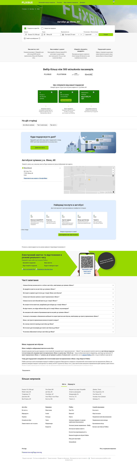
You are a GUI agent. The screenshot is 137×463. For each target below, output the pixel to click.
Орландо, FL (96, 399)
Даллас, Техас (97, 389)
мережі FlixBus (86, 355)
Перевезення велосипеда (100, 420)
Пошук (106, 34)
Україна (24, 417)
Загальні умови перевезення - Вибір (79, 425)
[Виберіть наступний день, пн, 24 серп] (81, 35)
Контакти (95, 410)
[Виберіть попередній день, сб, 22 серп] (79, 35)
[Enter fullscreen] (113, 176)
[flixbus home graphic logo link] (27, 2)
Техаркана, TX (26, 394)
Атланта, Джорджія (75, 392)
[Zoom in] (113, 168)
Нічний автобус (26, 420)
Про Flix (71, 410)
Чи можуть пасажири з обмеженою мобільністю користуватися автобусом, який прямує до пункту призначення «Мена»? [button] (61, 316)
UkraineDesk (72, 442)
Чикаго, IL (72, 399)
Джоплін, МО (25, 396)
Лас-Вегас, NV (97, 394)
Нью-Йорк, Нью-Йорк (52, 396)
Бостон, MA (49, 399)
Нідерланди (49, 423)
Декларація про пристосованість (79, 458)
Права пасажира (52, 458)
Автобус (32, 9)
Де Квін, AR (49, 392)
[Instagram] (100, 452)
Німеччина (48, 410)
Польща (47, 417)
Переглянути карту (66, 100)
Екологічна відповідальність (78, 432)
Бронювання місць (98, 423)
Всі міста (24, 410)
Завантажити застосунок (30, 423)
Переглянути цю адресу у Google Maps (35, 178)
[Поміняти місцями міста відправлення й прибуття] (42, 34)
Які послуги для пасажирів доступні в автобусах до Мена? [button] (41, 328)
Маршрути (25, 413)
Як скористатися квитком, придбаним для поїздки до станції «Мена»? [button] (45, 304)
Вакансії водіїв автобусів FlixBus (79, 435)
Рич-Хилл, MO (50, 389)
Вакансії (71, 413)
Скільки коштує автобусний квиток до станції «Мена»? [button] (40, 301)
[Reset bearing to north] (113, 172)
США (38, 9)
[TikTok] (102, 452)
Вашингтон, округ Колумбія (77, 389)
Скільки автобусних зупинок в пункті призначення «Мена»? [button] (41, 297)
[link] (68, 142)
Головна (24, 9)
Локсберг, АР (50, 394)
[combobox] (34, 35)
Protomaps (101, 192)
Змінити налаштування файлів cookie (101, 458)
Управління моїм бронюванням (102, 417)
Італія (47, 413)
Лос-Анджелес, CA (98, 392)
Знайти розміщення (32, 38)
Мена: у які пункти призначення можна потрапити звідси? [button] (41, 320)
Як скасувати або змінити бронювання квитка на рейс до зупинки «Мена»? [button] (46, 312)
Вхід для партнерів (74, 438)
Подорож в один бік (33, 28)
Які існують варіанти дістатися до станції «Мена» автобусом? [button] (42, 293)
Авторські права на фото (76, 428)
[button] (42, 168)
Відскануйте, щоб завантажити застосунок (87, 271)
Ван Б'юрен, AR (26, 399)
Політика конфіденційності (40, 458)
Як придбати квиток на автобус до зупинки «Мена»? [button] (39, 289)
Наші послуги (97, 413)
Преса (71, 417)
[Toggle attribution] (113, 192)
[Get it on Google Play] (27, 452)
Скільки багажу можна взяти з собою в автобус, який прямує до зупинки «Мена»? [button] (48, 285)
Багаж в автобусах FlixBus (101, 427)
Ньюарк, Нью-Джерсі (99, 396)
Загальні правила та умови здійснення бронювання (77, 421)
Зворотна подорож (50, 28)
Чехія (47, 420)
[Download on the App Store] (37, 452)
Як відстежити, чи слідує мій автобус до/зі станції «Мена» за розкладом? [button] (46, 308)
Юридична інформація (63, 458)
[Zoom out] (113, 170)
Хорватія (48, 427)
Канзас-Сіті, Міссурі (27, 389)
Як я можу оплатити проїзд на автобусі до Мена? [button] (38, 324)
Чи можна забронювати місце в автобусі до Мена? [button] (39, 332)
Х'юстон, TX (72, 396)
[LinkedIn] (101, 452)
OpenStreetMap (108, 192)
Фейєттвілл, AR (26, 392)
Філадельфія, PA (73, 394)
